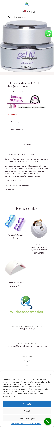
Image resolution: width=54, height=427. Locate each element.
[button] (50, 374)
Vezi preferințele (27, 418)
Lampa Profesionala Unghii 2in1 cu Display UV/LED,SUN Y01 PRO (39, 247)
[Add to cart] (23, 215)
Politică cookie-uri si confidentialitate (26, 424)
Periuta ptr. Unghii (15, 235)
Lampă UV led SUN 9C (15, 283)
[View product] (23, 219)
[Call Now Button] (47, 421)
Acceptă (27, 403)
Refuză (27, 411)
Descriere (27, 144)
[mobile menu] (50, 4)
